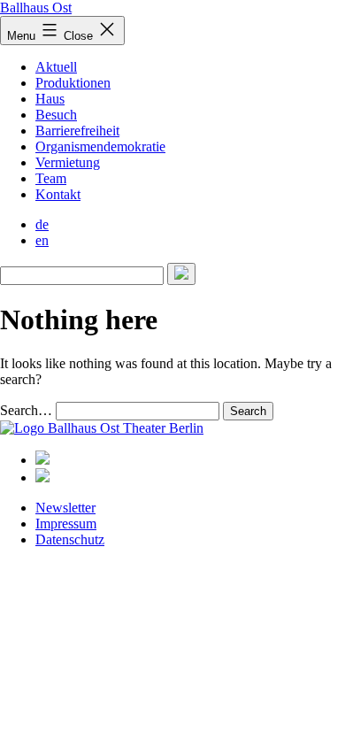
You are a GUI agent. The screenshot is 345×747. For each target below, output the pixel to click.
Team (50, 178)
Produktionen (73, 82)
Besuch (56, 114)
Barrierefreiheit (77, 130)
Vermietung (67, 162)
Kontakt (57, 194)
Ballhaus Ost (36, 7)
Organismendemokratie (100, 146)
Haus (50, 98)
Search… (26, 410)
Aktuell (56, 66)
